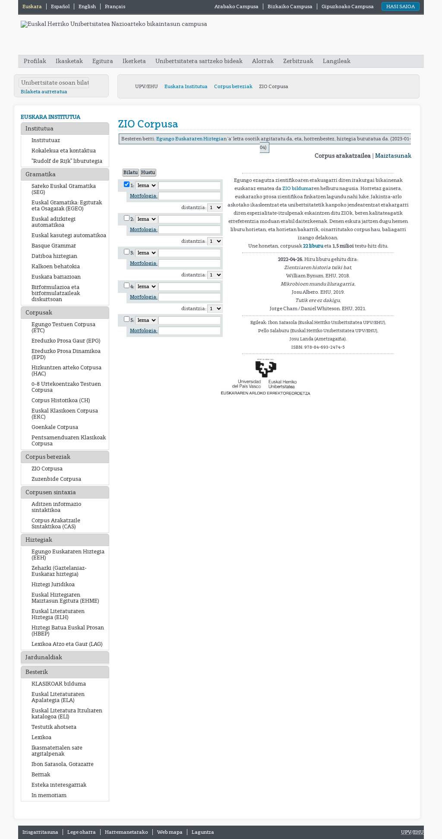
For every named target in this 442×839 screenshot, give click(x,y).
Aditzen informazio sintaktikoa (56, 507)
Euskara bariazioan (56, 277)
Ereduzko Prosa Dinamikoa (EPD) (66, 354)
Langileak (336, 61)
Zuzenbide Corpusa (56, 479)
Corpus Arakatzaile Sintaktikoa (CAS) (56, 524)
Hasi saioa (400, 6)
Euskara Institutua (186, 86)
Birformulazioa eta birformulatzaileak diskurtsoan (56, 293)
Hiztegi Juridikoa (53, 585)
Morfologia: (144, 196)
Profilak (35, 61)
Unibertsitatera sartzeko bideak (199, 61)
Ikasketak (69, 61)
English (88, 6)
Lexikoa (41, 737)
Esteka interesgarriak (59, 785)
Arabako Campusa (237, 6)
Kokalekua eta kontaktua (64, 151)
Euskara (32, 6)
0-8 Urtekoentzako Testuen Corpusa (66, 387)
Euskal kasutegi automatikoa (69, 235)
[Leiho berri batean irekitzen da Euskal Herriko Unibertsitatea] (114, 24)
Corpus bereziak (233, 86)
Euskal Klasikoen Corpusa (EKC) (65, 414)
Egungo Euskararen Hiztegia (190, 139)
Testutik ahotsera (54, 727)
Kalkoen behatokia (56, 267)
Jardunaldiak (43, 657)
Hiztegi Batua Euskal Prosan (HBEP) (68, 631)
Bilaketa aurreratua (44, 92)
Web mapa (170, 832)
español (60, 6)
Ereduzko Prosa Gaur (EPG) (66, 341)
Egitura (102, 61)
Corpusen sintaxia (50, 492)
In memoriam (49, 795)
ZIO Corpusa (47, 469)
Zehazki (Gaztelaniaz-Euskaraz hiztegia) (59, 571)
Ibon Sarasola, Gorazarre (63, 764)
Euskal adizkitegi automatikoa (54, 222)
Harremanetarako (126, 832)
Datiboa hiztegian (54, 256)
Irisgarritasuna (40, 832)
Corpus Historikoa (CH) (61, 400)
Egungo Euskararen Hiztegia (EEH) (68, 555)
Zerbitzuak (298, 61)
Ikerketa (135, 61)
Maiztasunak (393, 156)
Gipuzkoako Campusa (348, 6)
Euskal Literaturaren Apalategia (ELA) (58, 697)
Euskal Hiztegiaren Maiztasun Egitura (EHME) (65, 598)
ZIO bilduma (297, 188)
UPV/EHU (146, 86)
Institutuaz (46, 140)
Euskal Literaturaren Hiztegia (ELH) (58, 614)
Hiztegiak (38, 540)
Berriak (41, 775)
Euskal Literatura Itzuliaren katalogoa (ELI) (67, 714)
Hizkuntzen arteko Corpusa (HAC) (66, 371)
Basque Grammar (54, 246)
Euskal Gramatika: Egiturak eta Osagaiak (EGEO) (67, 206)
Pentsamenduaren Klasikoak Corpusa (69, 441)
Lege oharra (81, 832)
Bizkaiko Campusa (290, 6)
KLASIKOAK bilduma (59, 684)
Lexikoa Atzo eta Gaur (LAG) (67, 644)
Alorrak (263, 61)
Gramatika (40, 174)
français (115, 6)
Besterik (36, 672)
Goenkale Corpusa (55, 427)
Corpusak (38, 312)
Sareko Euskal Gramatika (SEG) (64, 189)
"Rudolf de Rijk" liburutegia (67, 161)
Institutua (39, 128)
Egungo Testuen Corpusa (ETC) (63, 327)
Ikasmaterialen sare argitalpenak (57, 751)
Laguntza (203, 832)
